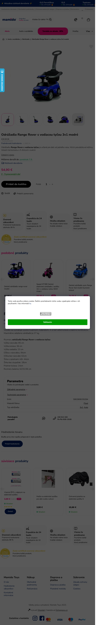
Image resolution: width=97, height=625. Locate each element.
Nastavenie (45, 313)
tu (30, 303)
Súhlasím (47, 322)
